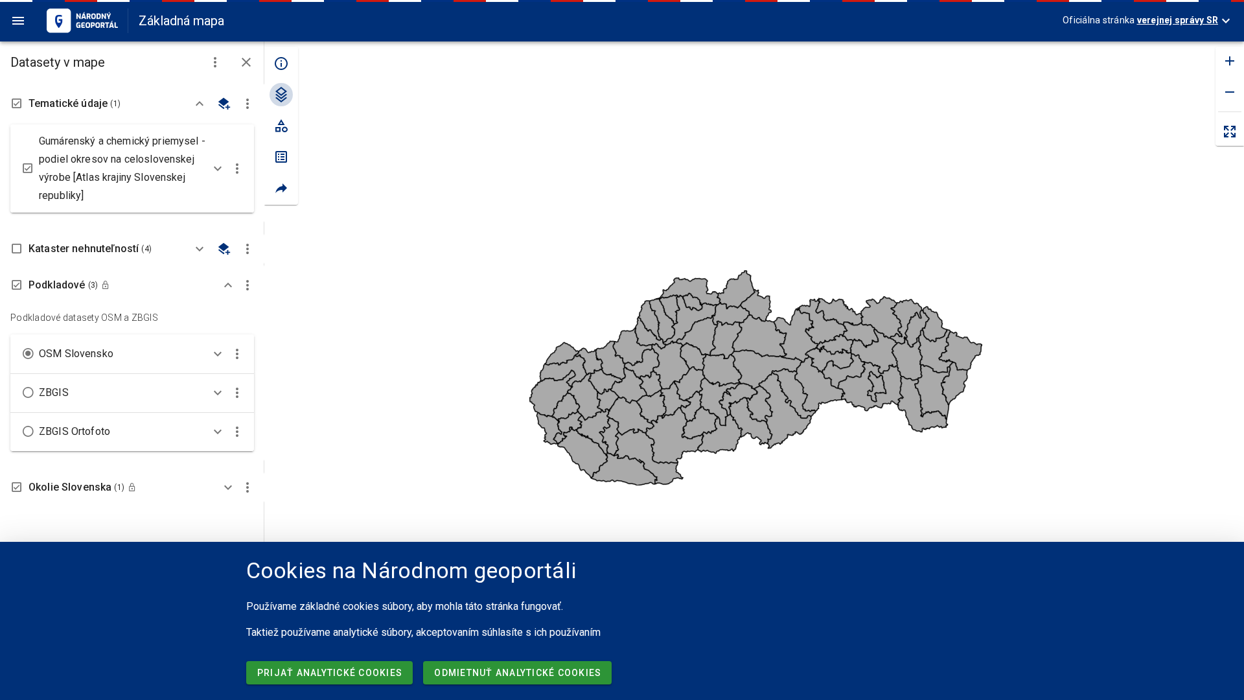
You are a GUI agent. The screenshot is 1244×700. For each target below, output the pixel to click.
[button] (215, 62)
